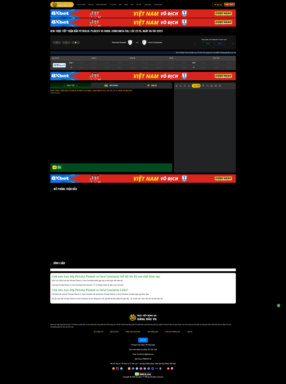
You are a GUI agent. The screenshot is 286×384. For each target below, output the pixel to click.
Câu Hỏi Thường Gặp (172, 332)
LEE (54, 167)
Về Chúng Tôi (98, 332)
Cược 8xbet (229, 4)
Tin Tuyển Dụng (152, 332)
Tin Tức (138, 4)
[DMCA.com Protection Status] (143, 374)
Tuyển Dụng (158, 4)
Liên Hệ (189, 332)
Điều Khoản (114, 332)
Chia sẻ (154, 85)
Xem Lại (90, 4)
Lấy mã (143, 340)
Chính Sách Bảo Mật (133, 332)
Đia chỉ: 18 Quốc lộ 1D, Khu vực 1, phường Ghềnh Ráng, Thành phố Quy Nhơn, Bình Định (146, 364)
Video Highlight (101, 4)
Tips (132, 4)
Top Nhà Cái (218, 4)
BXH (120, 4)
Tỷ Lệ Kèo (113, 4)
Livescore (147, 4)
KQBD (126, 4)
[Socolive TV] (62, 4)
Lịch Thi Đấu (81, 4)
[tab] (70, 86)
